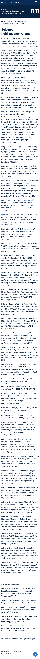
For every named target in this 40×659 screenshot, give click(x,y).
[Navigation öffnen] (36, 2)
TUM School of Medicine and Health (12, 12)
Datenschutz (5, 651)
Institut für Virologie (7, 10)
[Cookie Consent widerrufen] (35, 654)
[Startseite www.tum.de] (35, 11)
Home (3, 21)
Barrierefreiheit (6, 654)
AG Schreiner (22, 21)
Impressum (17, 651)
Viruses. (4, 222)
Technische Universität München (11, 13)
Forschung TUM (11, 21)
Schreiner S (28, 200)
